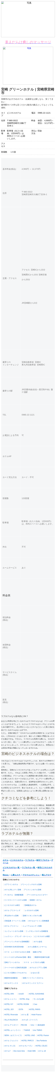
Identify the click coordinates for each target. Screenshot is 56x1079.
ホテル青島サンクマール (37, 947)
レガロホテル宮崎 (32, 910)
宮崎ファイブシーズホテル (33, 978)
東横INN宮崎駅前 (11, 978)
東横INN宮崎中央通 (42, 957)
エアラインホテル (11, 884)
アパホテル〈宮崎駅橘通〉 (14, 895)
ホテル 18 (42, 1051)
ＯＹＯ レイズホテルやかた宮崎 (17, 952)
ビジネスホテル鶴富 (42, 936)
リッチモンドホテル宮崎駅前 (37, 931)
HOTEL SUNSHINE (36, 994)
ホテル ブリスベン (11, 926)
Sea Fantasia (41, 1041)
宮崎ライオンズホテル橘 (32, 916)
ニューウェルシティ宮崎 (32, 926)
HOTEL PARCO (27, 1041)
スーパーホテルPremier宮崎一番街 (17, 957)
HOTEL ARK (9, 994)
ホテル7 (7, 1051)
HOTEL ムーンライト (12, 1030)
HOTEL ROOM (23, 1004)
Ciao (35, 1004)
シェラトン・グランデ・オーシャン (18, 936)
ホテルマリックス (11, 983)
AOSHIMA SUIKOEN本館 (14, 947)
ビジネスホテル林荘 (12, 905)
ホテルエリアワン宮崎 (38, 968)
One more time (19, 1051)
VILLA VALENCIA (11, 1020)
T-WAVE (27, 1030)
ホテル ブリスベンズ (12, 910)
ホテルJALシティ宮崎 (12, 890)
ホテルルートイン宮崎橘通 (38, 921)
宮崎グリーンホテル (12, 962)
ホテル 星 (25, 1015)
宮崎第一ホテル (36, 900)
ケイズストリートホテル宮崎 (15, 900)
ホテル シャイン (10, 999)
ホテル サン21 (9, 1046)
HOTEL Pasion (43, 1035)
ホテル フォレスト (11, 1041)
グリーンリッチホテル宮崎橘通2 (16, 942)
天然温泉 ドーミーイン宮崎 (14, 921)
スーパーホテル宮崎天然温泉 (15, 968)
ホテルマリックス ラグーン (32, 983)
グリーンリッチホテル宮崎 (31, 884)
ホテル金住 (38, 942)
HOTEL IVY (8, 1004)
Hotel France (36, 1015)
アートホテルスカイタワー (37, 895)
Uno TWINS (37, 1030)
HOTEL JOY (9, 1009)
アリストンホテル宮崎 (32, 890)
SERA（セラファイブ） (13, 1035)
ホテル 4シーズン (26, 1046)
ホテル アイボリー (11, 1025)
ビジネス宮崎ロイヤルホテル (15, 973)
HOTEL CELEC (41, 1046)
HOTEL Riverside (11, 1015)
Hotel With (32, 1051)
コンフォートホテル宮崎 (13, 931)
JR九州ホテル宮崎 (11, 916)
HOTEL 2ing (24, 999)
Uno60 (21, 994)
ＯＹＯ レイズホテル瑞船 (34, 962)
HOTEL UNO (30, 1035)
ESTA (21, 1009)
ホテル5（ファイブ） (30, 1020)
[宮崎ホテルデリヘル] (28, 84)
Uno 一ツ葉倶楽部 (38, 1025)
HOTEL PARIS (34, 1009)
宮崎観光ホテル (30, 905)
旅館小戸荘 (37, 952)
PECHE (24, 1025)
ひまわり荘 (35, 973)
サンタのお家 (38, 999)
